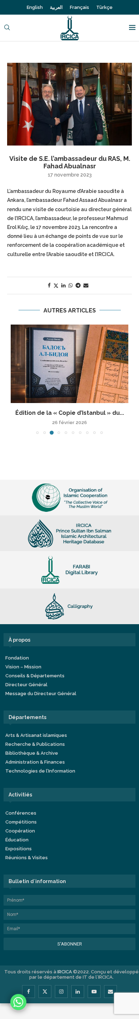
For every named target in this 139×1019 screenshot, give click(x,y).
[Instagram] (61, 992)
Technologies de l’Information (40, 771)
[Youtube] (94, 992)
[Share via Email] (85, 285)
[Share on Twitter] (55, 285)
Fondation (17, 658)
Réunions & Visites (26, 858)
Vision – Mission (23, 667)
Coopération (20, 831)
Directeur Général (26, 685)
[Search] (7, 28)
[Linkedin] (78, 992)
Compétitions (21, 822)
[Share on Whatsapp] (70, 285)
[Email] (110, 992)
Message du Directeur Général (40, 694)
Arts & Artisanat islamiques (36, 736)
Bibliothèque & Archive (31, 753)
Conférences (20, 813)
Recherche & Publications (35, 745)
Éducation (17, 840)
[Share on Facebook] (49, 285)
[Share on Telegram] (78, 285)
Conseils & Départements (35, 676)
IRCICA (64, 972)
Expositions (18, 849)
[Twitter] (45, 992)
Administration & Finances (35, 762)
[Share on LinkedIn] (63, 285)
